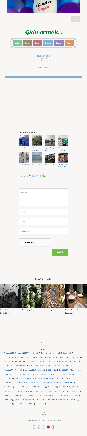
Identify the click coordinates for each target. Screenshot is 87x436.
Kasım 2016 (8, 400)
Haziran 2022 (22, 374)
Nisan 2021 (46, 383)
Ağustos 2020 (19, 387)
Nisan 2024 (75, 357)
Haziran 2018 (8, 391)
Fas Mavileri (22, 148)
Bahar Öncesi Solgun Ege (37, 149)
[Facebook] (34, 427)
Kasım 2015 (8, 404)
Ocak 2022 (7, 379)
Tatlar (37, 43)
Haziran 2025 (22, 353)
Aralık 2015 (73, 400)
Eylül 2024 (53, 357)
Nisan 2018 (31, 391)
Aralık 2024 (19, 357)
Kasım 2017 (8, 395)
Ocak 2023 (18, 370)
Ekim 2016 (18, 400)
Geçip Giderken (43, 67)
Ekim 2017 (19, 395)
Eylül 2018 (72, 387)
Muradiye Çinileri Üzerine (53, 310)
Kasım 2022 (41, 370)
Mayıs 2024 (64, 357)
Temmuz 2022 (9, 374)
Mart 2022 (56, 374)
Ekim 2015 (18, 404)
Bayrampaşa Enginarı (29, 310)
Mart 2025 (56, 353)
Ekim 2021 (41, 379)
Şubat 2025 (67, 353)
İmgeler (48, 43)
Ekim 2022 (52, 370)
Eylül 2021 (52, 379)
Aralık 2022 (29, 370)
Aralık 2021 (19, 379)
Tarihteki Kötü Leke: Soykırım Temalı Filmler (11, 311)
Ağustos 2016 (29, 400)
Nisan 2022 (45, 374)
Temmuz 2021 (8, 383)
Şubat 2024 (18, 362)
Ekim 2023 (63, 362)
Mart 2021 (57, 383)
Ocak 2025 (7, 357)
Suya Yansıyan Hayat (50, 149)
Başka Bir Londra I (50, 165)
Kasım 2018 (52, 387)
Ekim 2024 (42, 357)
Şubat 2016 (51, 400)
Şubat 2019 (31, 387)
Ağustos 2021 (64, 379)
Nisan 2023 (57, 366)
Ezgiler (59, 43)
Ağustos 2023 (8, 366)
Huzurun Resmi (36, 164)
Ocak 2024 (29, 362)
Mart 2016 (40, 400)
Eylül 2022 (63, 370)
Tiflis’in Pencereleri (61, 149)
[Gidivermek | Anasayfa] (43, 32)
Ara (75, 19)
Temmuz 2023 (21, 366)
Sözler (27, 43)
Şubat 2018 (53, 391)
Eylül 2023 (73, 362)
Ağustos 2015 (40, 404)
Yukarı (43, 415)
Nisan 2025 (45, 353)
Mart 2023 (68, 366)
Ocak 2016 (62, 400)
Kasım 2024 (30, 357)
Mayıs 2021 (34, 383)
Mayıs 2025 (34, 353)
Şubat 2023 (8, 370)
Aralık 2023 (40, 362)
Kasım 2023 (52, 362)
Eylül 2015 (29, 404)
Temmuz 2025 (9, 353)
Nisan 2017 (42, 395)
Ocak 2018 (64, 391)
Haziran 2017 (30, 395)
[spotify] (53, 427)
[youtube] (48, 427)
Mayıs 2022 (34, 374)
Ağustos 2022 (74, 370)
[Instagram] (43, 427)
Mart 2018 (42, 391)
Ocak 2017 (73, 395)
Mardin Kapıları (24, 164)
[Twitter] (38, 427)
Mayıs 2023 (46, 366)
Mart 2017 (52, 395)
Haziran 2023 (34, 366)
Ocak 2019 (41, 387)
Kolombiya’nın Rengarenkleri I (62, 165)
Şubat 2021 (69, 383)
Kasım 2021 (30, 379)
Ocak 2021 (7, 387)
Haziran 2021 (22, 383)
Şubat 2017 (63, 395)
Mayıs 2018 (20, 391)
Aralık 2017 (75, 391)
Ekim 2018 (62, 387)
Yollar (17, 43)
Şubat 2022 (67, 374)
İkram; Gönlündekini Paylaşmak (72, 311)
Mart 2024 (7, 362)
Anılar (69, 43)
